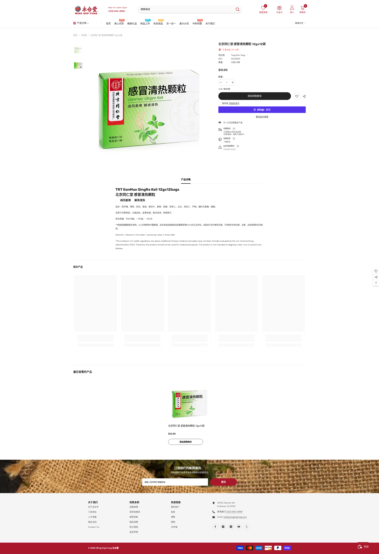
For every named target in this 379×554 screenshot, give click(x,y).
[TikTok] (231, 526)
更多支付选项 (262, 116)
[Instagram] (223, 526)
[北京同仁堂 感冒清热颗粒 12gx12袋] (189, 401)
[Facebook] (215, 526)
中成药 (84, 35)
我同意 (225, 103)
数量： (221, 76)
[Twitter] (246, 526)
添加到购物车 (255, 96)
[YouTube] (239, 526)
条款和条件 (234, 103)
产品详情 (186, 179)
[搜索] (189, 9)
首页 (75, 35)
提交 (223, 481)
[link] (297, 96)
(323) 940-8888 (234, 511)
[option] (148, 102)
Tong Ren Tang (238, 55)
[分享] (303, 96)
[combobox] (186, 9)
